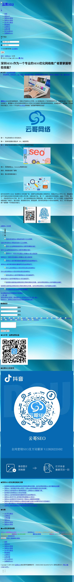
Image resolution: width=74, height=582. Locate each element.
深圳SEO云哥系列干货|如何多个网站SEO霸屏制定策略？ (22, 499)
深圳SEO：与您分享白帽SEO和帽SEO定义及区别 (16, 257)
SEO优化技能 (11, 72)
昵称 (19, 307)
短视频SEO (31, 532)
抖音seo (3, 532)
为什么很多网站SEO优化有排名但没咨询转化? (15, 271)
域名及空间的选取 (6, 534)
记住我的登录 (7, 49)
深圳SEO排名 (8, 20)
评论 (21, 58)
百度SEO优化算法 (48, 532)
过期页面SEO (39, 532)
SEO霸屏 (62, 532)
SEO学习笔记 (8, 22)
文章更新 (56, 532)
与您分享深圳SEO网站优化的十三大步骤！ (14, 243)
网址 (19, 315)
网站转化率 (68, 532)
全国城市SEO (8, 33)
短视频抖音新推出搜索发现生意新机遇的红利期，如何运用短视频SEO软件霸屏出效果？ (29, 286)
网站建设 (7, 24)
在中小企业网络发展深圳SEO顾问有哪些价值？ (16, 250)
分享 (9, 226)
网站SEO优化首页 (22, 532)
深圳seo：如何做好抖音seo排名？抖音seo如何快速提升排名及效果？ (26, 488)
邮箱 (19, 311)
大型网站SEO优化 (11, 532)
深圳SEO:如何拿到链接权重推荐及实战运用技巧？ (17, 264)
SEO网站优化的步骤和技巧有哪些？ (12, 293)
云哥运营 (7, 29)
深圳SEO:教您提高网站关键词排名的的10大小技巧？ (21, 505)
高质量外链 (29, 534)
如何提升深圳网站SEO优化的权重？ (15, 492)
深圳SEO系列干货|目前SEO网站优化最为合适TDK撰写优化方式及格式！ (27, 501)
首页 (5, 14)
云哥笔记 (7, 27)
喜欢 (4, 226)
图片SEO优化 (37, 534)
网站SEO (52, 534)
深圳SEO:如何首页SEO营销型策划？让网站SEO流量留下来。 (23, 490)
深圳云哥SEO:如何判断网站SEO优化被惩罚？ (15, 278)
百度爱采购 (11, 536)
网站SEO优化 (45, 534)
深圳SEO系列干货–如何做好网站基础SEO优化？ (19, 497)
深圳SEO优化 (8, 18)
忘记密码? (15, 49)
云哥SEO (18, 565)
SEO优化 (22, 105)
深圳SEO (7, 16)
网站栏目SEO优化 (66, 534)
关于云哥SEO (8, 31)
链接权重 (58, 534)
